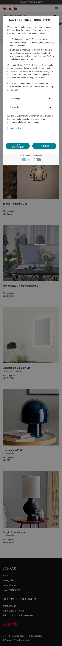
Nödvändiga (25, 156)
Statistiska (37, 156)
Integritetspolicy (14, 128)
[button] (31, 98)
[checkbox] (37, 160)
